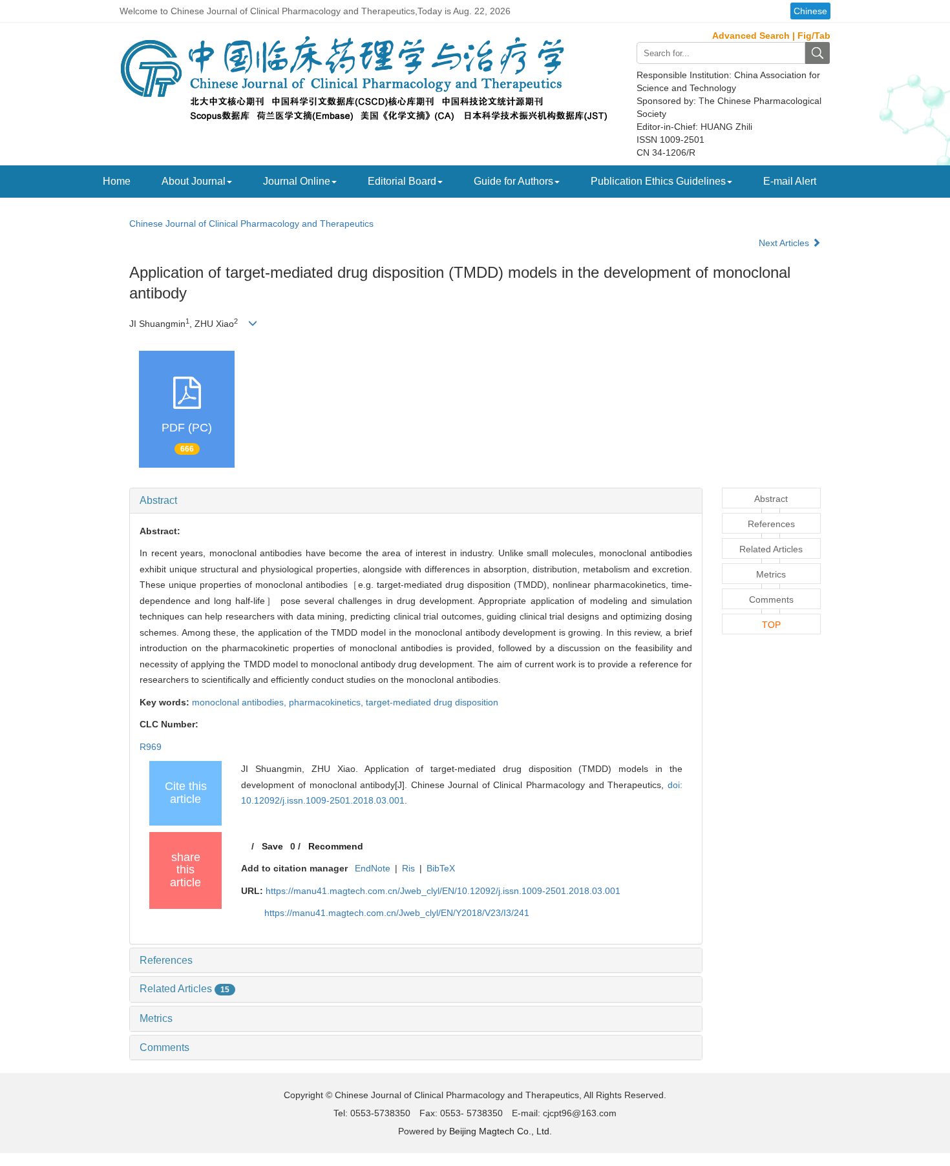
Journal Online (296, 181)
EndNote (372, 868)
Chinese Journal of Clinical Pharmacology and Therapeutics (251, 223)
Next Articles (785, 243)
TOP (771, 624)
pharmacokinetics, (327, 702)
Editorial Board (402, 181)
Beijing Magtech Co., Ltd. (500, 1131)
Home (117, 181)
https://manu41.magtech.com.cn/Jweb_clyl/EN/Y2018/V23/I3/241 (396, 913)
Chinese (810, 11)
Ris (408, 868)
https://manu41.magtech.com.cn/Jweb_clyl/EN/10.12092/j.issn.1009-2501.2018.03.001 (443, 891)
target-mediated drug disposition (432, 702)
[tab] (416, 500)
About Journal (194, 181)
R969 (151, 747)
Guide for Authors (513, 181)
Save (272, 846)
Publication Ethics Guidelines (658, 181)
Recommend (335, 846)
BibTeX (441, 868)
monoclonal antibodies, (240, 702)
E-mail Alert (789, 181)
